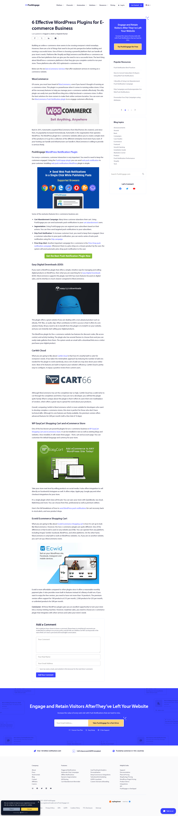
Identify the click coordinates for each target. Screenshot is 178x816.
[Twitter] (128, 188)
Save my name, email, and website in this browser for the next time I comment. (66, 669)
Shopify (116, 161)
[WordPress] (33, 788)
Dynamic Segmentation (68, 777)
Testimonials (36, 775)
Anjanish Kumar (62, 34)
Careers (34, 784)
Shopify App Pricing (126, 777)
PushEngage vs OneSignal (128, 789)
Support (122, 770)
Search (143, 174)
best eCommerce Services (55, 69)
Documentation (125, 772)
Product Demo (124, 781)
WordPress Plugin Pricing (128, 779)
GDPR (65, 808)
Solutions (92, 5)
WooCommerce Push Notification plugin (50, 99)
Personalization (95, 772)
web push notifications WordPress (64, 163)
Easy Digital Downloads (91, 273)
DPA (59, 808)
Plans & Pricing (124, 775)
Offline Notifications (67, 775)
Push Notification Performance (124, 158)
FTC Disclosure (88, 808)
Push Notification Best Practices (124, 67)
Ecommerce (118, 142)
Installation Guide (120, 150)
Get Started (135, 5)
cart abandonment (91, 222)
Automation (81, 5)
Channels (69, 5)
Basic (115, 133)
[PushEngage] (31, 5)
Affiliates (34, 781)
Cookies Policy (75, 808)
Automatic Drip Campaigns (70, 772)
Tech (115, 164)
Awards (116, 130)
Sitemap (98, 808)
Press (33, 772)
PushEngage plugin (63, 160)
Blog (33, 777)
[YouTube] (135, 188)
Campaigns (117, 136)
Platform (59, 5)
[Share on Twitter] (42, 38)
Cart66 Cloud (63, 356)
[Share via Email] (55, 38)
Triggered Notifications (68, 770)
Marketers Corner (119, 153)
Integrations (124, 784)
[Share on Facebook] (35, 38)
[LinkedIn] (47, 788)
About (34, 770)
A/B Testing (64, 779)
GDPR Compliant (96, 779)
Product (116, 155)
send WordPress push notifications (73, 508)
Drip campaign (57, 239)
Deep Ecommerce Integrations (100, 775)
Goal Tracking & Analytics (99, 770)
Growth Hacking (119, 147)
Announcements (119, 128)
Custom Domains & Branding (100, 781)
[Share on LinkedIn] (49, 38)
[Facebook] (121, 188)
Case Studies (118, 139)
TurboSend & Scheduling (98, 777)
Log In (122, 5)
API (121, 786)
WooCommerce (65, 84)
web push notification (90, 160)
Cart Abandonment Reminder (70, 781)
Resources (103, 5)
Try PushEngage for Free (128, 46)
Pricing (112, 5)
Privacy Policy (50, 808)
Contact (34, 779)
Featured (117, 144)
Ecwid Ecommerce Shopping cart (70, 524)
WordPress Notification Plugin (61, 151)
